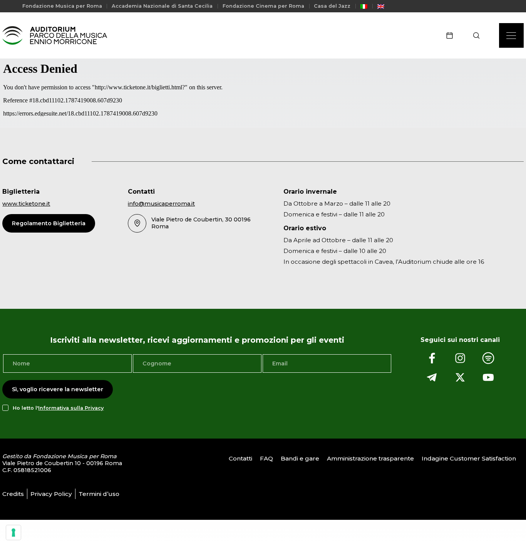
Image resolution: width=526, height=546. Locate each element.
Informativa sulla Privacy (71, 408)
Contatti (240, 458)
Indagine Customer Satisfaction (469, 458)
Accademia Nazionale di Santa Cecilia (162, 6)
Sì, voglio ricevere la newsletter (57, 389)
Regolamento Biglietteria (48, 223)
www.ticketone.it (26, 203)
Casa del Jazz (332, 6)
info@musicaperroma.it (161, 203)
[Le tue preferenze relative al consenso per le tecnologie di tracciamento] (13, 532)
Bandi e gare (300, 458)
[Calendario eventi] (452, 35)
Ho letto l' (58, 408)
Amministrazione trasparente (370, 458)
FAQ (266, 458)
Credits (13, 493)
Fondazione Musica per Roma (62, 6)
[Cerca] (478, 35)
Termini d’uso (99, 493)
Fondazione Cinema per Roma (263, 6)
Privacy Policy (51, 493)
